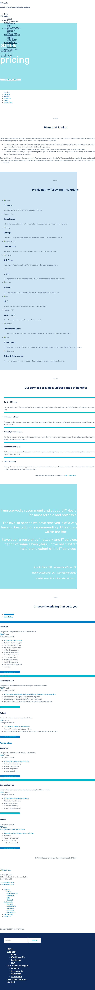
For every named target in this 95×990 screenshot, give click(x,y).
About (9, 19)
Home (10, 949)
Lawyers (10, 904)
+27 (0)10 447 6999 (8, 882)
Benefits (6, 96)
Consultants (11, 912)
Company (7, 23)
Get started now (10, 672)
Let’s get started (70, 475)
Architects (10, 908)
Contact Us (7, 916)
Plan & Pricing (8, 914)
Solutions (7, 94)
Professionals (8, 902)
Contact (6, 52)
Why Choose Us (12, 21)
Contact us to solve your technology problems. (15, 7)
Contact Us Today (10, 79)
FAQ (8, 898)
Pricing (6, 100)
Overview (6, 92)
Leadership (11, 24)
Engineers (10, 910)
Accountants (11, 906)
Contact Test (8, 102)
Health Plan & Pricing (11, 49)
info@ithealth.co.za (8, 884)
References (7, 98)
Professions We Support (18, 965)
